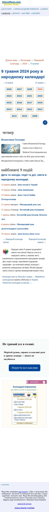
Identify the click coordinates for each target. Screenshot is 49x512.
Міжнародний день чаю (30, 204)
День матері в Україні (27, 185)
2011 (14, 116)
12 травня (5, 185)
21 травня (5, 204)
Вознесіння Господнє (13, 139)
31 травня (5, 210)
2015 (9, 109)
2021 (29, 96)
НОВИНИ (44, 9)
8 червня (5, 224)
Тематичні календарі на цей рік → (17, 283)
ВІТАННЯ (16, 13)
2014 (19, 109)
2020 (39, 96)
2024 (24, 63)
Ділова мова (11, 60)
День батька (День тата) (28, 234)
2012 (39, 109)
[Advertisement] (24, 38)
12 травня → (40, 83)
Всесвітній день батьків (27, 215)
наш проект (23, 492)
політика (5, 485)
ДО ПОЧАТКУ (7, 9)
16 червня (5, 234)
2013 (29, 109)
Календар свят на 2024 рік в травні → (19, 277)
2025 (29, 89)
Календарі (26, 60)
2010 (24, 116)
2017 (29, 102)
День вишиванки (25, 190)
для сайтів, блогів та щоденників (24, 390)
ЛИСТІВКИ (26, 13)
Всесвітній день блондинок (32, 210)
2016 (39, 102)
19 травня (5, 195)
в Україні (34, 280)
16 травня (5, 190)
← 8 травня (8, 83)
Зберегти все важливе (24, 367)
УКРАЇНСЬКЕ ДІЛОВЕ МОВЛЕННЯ (26, 9)
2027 (19, 89)
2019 (9, 102)
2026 (9, 89)
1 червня (5, 215)
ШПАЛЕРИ (36, 13)
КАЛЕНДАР (6, 13)
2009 (34, 116)
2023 (9, 96)
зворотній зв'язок (24, 504)
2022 (19, 96)
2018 (19, 102)
